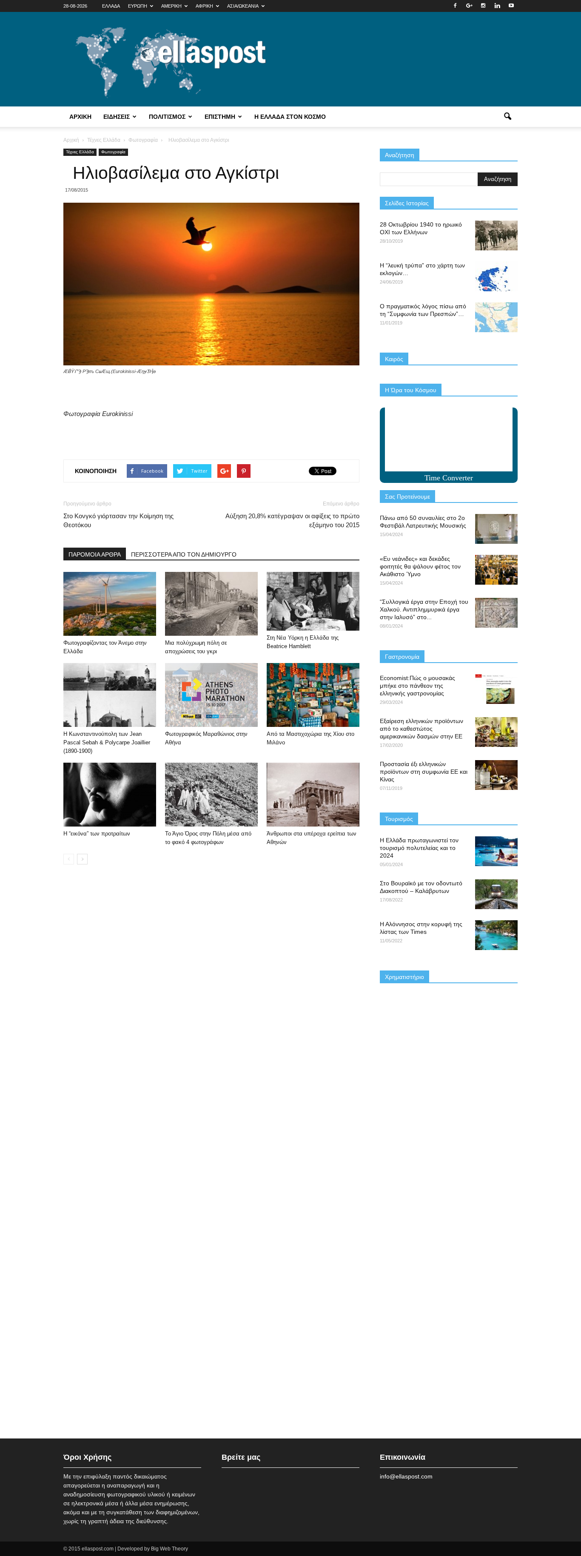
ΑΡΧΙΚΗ (80, 116)
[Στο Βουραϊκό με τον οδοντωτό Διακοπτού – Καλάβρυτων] (496, 894)
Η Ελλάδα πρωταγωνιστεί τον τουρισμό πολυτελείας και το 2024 (419, 848)
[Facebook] (455, 6)
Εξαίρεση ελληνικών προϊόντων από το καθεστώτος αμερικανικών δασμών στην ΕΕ (421, 729)
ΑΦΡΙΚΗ (204, 6)
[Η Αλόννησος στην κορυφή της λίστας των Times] (496, 935)
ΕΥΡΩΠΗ (137, 6)
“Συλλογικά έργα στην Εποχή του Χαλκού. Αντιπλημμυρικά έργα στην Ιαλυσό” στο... (424, 609)
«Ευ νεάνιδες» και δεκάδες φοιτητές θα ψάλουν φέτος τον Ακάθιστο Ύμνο (420, 566)
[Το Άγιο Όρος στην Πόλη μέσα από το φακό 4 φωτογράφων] (211, 795)
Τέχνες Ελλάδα (80, 151)
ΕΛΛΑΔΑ (111, 6)
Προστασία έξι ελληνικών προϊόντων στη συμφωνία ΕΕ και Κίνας (423, 772)
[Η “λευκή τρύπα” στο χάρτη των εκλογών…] (496, 276)
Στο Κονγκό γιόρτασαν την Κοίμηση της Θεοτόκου (118, 520)
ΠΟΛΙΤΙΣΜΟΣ (167, 116)
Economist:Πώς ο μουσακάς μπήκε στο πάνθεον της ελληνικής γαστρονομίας (417, 686)
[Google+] (469, 6)
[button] (507, 116)
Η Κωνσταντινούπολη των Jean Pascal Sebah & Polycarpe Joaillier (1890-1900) (106, 742)
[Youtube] (511, 6)
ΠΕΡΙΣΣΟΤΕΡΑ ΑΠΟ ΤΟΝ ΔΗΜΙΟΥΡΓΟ (183, 554)
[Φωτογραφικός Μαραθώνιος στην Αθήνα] (211, 695)
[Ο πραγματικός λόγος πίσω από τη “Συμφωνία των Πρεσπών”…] (496, 317)
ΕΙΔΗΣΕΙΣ (116, 116)
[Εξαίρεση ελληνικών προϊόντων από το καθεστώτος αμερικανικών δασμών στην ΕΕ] (496, 732)
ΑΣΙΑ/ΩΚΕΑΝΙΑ (243, 6)
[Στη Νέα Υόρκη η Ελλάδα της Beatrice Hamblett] (313, 601)
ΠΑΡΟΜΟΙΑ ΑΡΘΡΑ (94, 554)
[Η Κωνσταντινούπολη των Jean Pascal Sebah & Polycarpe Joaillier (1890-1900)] (109, 695)
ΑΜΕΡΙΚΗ (171, 6)
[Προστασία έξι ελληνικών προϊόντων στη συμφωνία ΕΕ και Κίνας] (496, 775)
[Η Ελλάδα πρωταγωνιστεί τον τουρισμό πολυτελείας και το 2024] (496, 851)
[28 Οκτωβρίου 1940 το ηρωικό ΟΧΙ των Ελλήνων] (496, 235)
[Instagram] (483, 6)
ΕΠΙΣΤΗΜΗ (220, 116)
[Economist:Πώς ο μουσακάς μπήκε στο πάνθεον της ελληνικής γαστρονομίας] (496, 689)
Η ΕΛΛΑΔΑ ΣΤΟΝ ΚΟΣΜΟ (290, 116)
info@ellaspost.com (406, 1476)
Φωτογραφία (113, 151)
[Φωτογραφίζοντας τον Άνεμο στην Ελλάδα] (109, 604)
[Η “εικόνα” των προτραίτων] (109, 795)
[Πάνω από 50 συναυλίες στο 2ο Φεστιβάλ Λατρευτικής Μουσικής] (496, 529)
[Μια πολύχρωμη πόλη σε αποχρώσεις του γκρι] (211, 604)
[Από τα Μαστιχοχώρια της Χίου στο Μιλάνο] (313, 695)
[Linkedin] (497, 6)
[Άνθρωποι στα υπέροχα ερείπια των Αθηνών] (313, 795)
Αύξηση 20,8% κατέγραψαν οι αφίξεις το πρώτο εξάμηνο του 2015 (292, 520)
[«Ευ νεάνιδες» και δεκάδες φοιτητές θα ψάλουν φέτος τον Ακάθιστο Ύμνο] (496, 570)
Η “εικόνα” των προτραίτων (96, 833)
